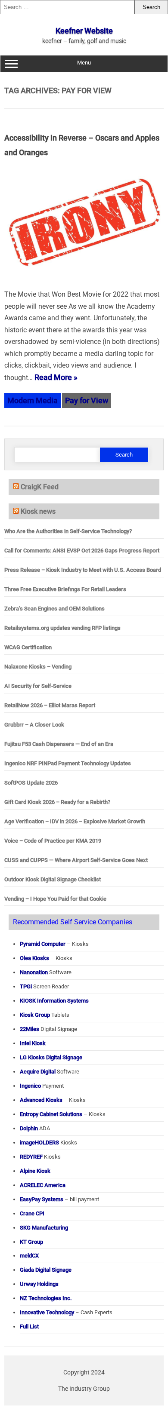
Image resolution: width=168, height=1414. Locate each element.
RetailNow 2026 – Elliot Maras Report (49, 705)
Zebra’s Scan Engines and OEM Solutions (54, 608)
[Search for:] (67, 7)
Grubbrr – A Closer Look (34, 724)
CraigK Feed (40, 487)
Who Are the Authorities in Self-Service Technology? (68, 531)
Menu (84, 62)
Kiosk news (38, 511)
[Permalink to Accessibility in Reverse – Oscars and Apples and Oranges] (84, 281)
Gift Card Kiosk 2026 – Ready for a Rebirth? (57, 802)
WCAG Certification (28, 647)
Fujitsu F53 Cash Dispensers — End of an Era (58, 744)
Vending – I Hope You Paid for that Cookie (55, 899)
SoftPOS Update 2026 (31, 782)
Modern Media (32, 400)
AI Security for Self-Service (38, 686)
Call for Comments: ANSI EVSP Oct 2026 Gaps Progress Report (81, 550)
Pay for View (86, 400)
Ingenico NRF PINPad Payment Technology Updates (67, 763)
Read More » (56, 377)
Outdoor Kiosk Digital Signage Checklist (52, 879)
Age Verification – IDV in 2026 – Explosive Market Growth (74, 821)
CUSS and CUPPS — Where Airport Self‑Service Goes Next (76, 860)
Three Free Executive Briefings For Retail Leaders (65, 589)
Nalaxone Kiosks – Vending (38, 666)
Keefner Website (84, 30)
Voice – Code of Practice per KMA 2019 (52, 840)
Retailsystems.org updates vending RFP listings (62, 628)
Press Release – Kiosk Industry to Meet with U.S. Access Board (82, 570)
